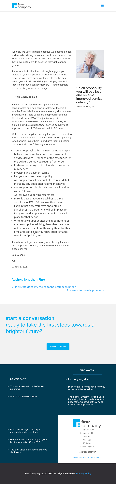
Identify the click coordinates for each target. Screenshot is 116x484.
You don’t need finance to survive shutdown (28, 450)
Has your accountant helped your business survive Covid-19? (28, 440)
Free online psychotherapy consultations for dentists (25, 430)
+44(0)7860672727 (87, 452)
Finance (89, 34)
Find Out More (58, 346)
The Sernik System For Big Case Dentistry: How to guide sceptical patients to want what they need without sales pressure (86, 400)
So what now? (18, 379)
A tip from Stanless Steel (23, 396)
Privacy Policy (83, 473)
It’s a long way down (79, 379)
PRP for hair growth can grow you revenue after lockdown (86, 388)
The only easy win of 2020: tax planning (27, 387)
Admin (80, 34)
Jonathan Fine (88, 31)
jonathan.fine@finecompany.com (87, 457)
